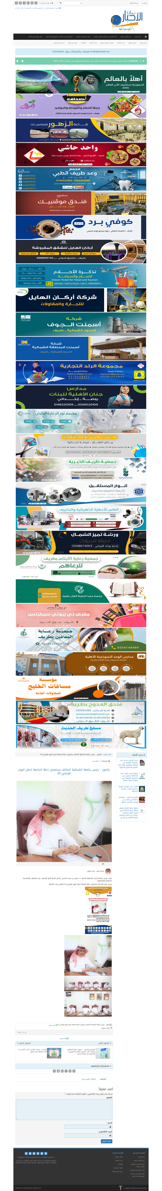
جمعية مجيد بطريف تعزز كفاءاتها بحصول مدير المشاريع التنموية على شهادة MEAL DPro (129, 777)
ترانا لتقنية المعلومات (130, 1188)
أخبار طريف (137, 36)
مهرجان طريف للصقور (107, 43)
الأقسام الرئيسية (139, 1153)
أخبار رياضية (143, 43)
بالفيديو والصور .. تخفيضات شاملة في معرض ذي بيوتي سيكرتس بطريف (128, 800)
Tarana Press (28, 1188)
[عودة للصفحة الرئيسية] (126, 23)
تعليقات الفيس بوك (89, 1079)
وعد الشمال (93, 43)
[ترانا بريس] (120, 1188)
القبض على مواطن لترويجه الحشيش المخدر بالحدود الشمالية (103, 61)
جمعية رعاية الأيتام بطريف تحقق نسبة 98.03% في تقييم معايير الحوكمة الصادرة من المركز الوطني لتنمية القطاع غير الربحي (128, 812)
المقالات (83, 43)
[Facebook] (24, 3)
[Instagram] (36, 3)
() (18, 1032)
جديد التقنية (121, 43)
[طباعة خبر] (103, 864)
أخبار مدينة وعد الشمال (83, 36)
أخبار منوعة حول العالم (35, 36)
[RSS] (17, 3)
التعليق (109, 1097)
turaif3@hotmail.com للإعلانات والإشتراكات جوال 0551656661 (81, 52)
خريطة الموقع (134, 3)
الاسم (109, 1123)
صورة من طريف (72, 43)
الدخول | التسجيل (46, 3)
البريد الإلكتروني (105, 1132)
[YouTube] (32, 3)
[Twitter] (21, 3)
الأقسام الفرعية (117, 1153)
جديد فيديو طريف (58, 43)
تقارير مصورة (132, 43)
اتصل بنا (144, 3)
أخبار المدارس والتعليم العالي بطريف (105, 36)
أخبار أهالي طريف (125, 36)
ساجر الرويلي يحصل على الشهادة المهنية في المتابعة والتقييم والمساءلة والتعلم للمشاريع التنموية (128, 764)
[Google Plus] (28, 3)
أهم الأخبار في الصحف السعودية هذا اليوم (59, 36)
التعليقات (103, 1079)
